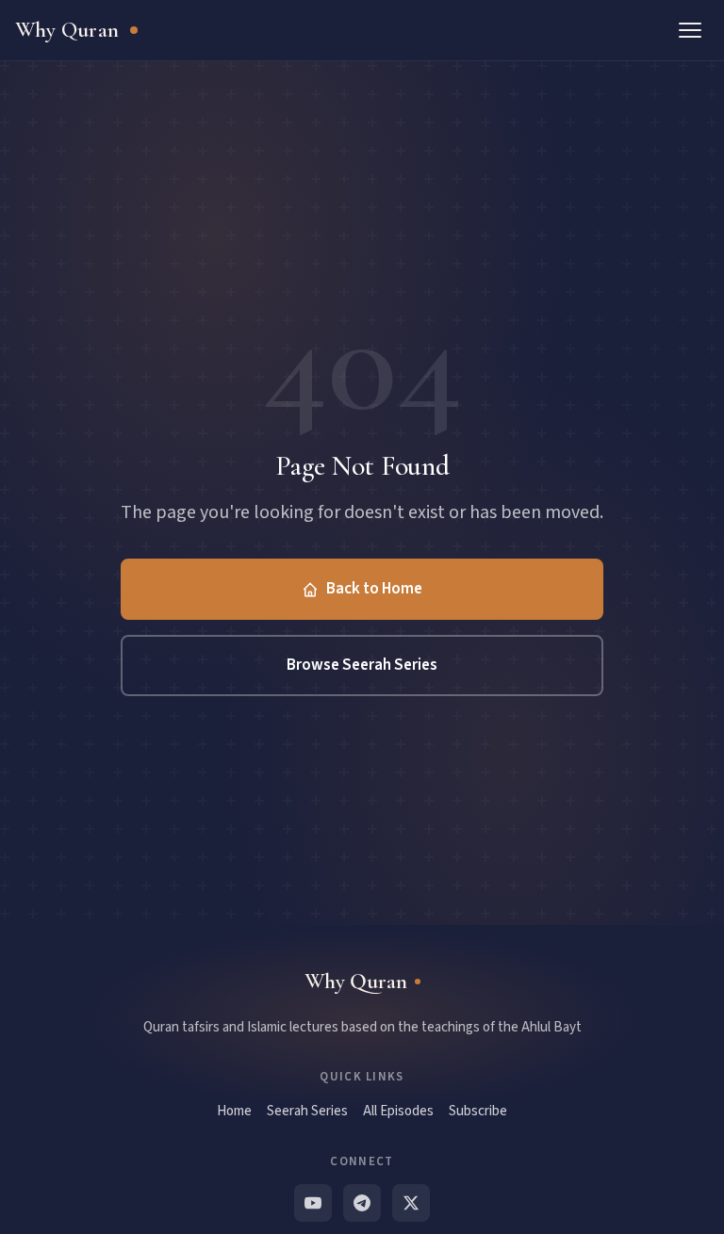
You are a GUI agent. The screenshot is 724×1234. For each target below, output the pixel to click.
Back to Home (374, 588)
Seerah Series (307, 1111)
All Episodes (398, 1111)
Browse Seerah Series (362, 665)
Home (234, 1111)
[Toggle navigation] (690, 30)
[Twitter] (411, 1203)
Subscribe (478, 1111)
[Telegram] (362, 1203)
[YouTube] (313, 1203)
